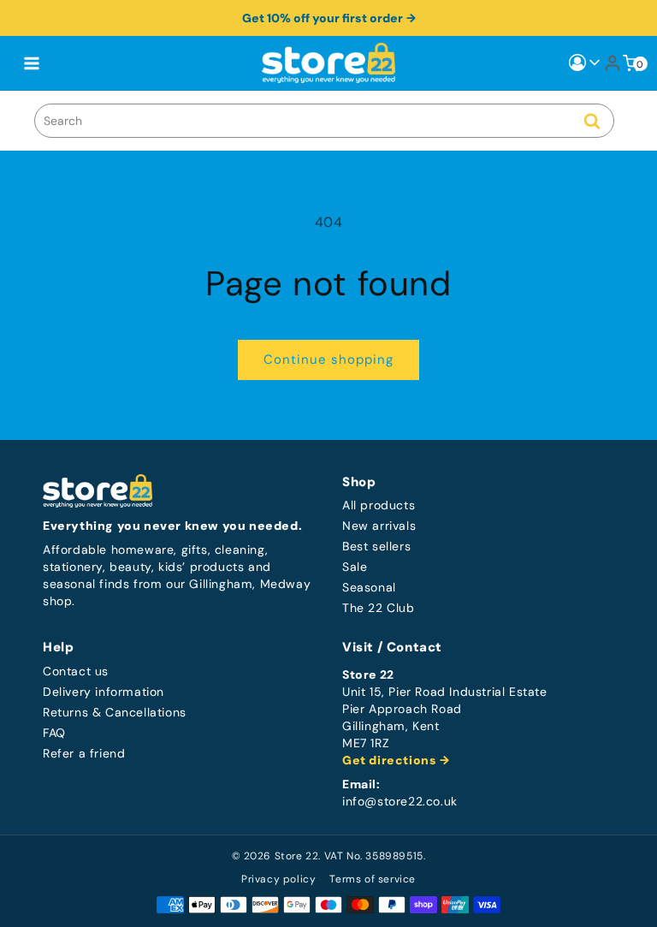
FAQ (54, 733)
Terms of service (372, 879)
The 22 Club (378, 608)
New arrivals (379, 526)
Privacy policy (278, 879)
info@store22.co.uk (400, 801)
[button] (31, 63)
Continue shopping (328, 359)
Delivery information (103, 692)
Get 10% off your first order (322, 18)
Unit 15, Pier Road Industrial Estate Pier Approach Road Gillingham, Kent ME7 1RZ (445, 718)
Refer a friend (84, 753)
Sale (354, 567)
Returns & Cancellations (114, 712)
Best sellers (376, 546)
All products (378, 505)
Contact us (76, 671)
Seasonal (369, 587)
